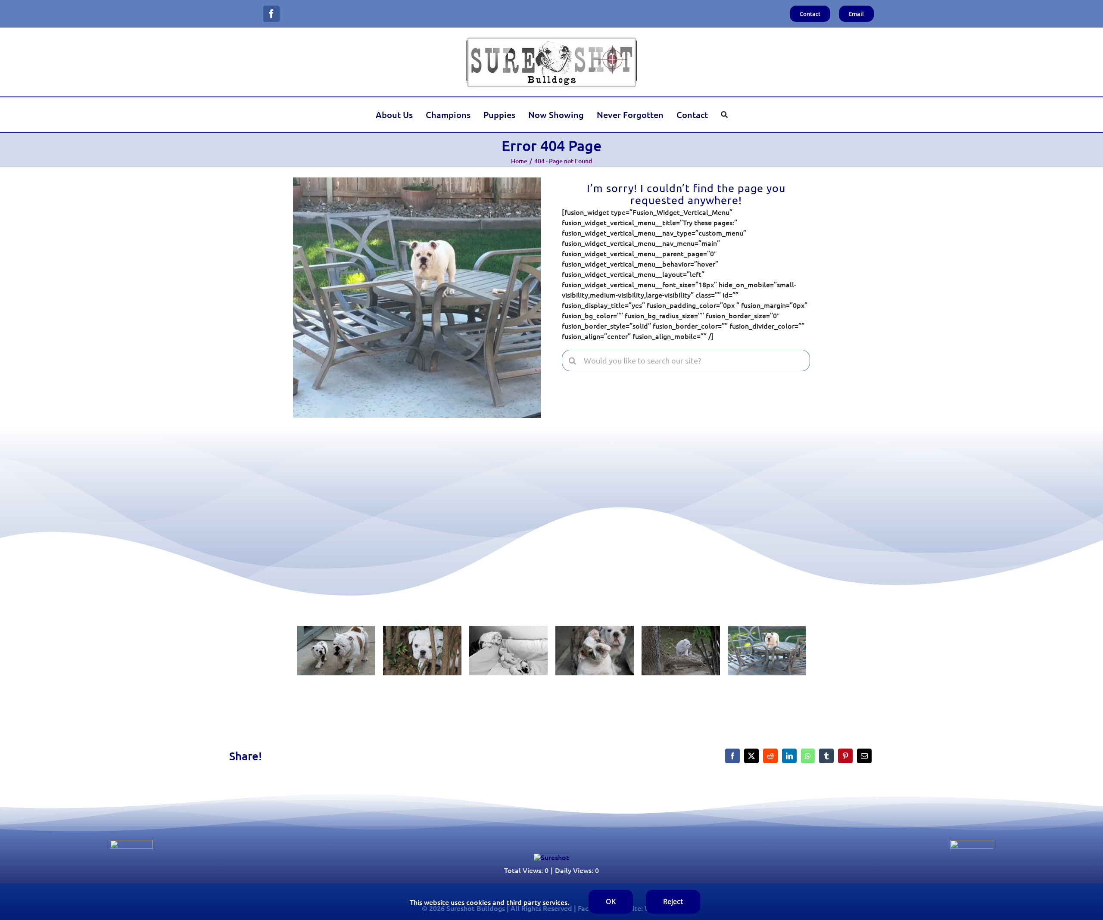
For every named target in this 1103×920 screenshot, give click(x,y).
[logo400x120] (551, 39)
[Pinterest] (845, 755)
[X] (751, 755)
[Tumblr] (826, 755)
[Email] (864, 755)
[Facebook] (732, 755)
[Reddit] (770, 755)
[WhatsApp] (808, 755)
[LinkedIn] (789, 755)
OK (611, 901)
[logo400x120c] (551, 857)
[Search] (724, 114)
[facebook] (271, 14)
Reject (673, 901)
